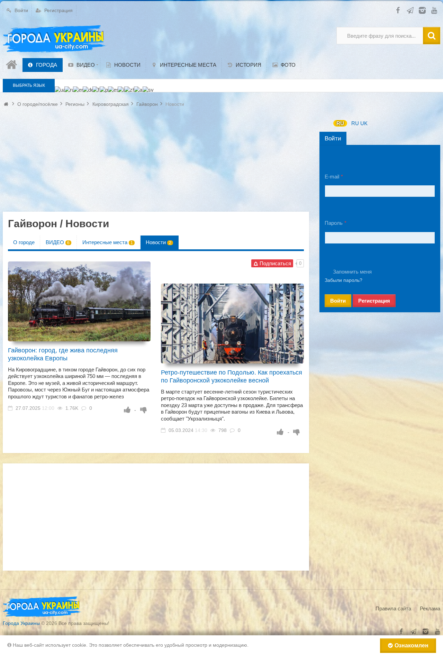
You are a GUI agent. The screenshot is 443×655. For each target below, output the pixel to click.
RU (340, 123)
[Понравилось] (127, 409)
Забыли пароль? (343, 280)
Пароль (334, 223)
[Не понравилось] (143, 409)
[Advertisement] (156, 163)
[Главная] (12, 65)
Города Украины (21, 623)
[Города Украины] (55, 39)
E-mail (332, 176)
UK (364, 123)
